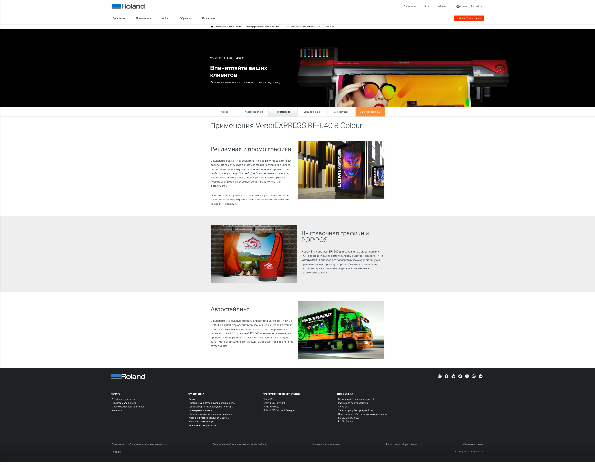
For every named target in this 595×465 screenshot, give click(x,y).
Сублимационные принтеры (128, 406)
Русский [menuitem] (475, 6)
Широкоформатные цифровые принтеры (262, 26)
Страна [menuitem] (463, 6)
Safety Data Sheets (348, 417)
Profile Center (345, 421)
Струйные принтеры (123, 399)
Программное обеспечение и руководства (362, 414)
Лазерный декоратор (201, 421)
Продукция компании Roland (228, 26)
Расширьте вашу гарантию (353, 403)
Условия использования (326, 444)
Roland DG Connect (274, 403)
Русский (116, 451)
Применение (328, 26)
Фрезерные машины (200, 410)
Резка (192, 399)
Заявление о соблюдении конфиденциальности (139, 444)
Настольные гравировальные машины (210, 414)
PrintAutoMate (271, 406)
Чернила (117, 410)
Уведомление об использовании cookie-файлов (239, 444)
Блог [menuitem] (426, 6)
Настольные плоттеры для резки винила (212, 403)
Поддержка (345, 393)
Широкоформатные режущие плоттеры (211, 406)
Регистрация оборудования (401, 444)
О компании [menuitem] (410, 6)
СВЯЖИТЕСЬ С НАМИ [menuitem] (469, 18)
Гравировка (196, 393)
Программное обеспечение (281, 393)
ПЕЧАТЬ (116, 393)
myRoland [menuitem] (442, 6)
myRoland (343, 406)
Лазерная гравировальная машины (209, 417)
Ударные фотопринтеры (202, 425)
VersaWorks (269, 399)
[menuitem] (120, 18)
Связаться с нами (473, 444)
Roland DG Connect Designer (279, 410)
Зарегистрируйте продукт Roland (356, 410)
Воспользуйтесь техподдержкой (356, 399)
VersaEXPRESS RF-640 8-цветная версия (302, 26)
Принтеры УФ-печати (124, 403)
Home (212, 26)
